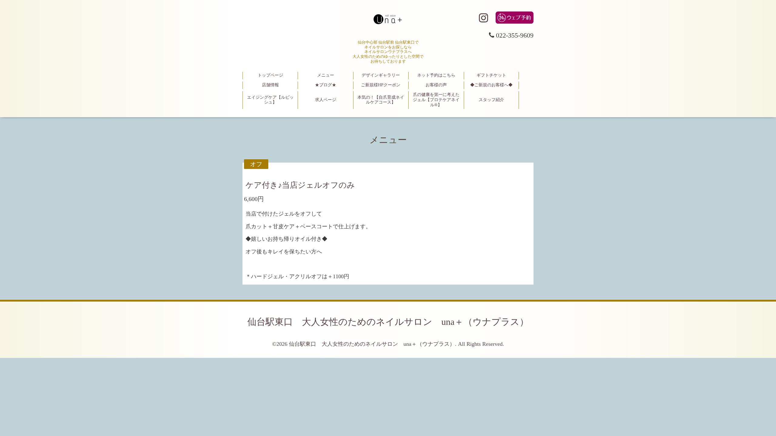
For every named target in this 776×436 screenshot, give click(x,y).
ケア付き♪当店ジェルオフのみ (300, 185)
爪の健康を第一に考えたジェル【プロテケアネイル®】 (436, 99)
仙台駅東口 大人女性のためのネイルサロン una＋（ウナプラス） (388, 322)
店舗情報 (270, 85)
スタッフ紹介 (491, 99)
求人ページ (325, 99)
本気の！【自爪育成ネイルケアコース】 (380, 100)
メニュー (325, 75)
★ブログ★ (325, 85)
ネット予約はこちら (436, 75)
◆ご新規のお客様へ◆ (491, 85)
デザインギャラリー (381, 75)
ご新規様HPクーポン (380, 85)
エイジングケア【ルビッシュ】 (270, 100)
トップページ (270, 75)
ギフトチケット (491, 75)
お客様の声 (436, 85)
